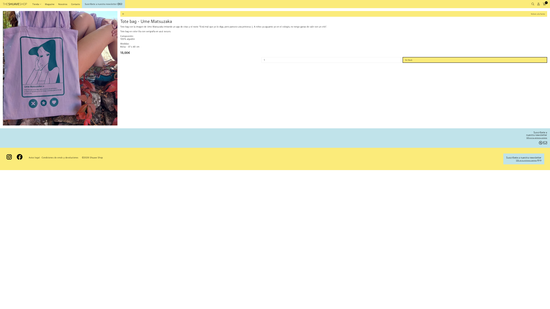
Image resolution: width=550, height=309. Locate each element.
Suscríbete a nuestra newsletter (101, 4)
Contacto (75, 4)
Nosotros (62, 4)
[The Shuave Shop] (15, 4)
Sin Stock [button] (408, 60)
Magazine (50, 4)
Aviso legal (34, 157)
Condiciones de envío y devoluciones (60, 157)
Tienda (35, 4)
